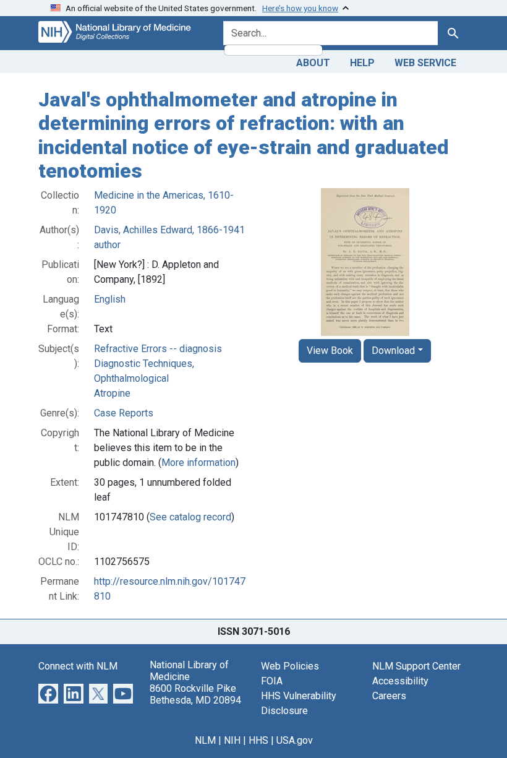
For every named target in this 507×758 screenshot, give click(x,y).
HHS (258, 740)
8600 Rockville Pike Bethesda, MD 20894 (195, 694)
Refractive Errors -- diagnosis (158, 349)
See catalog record (190, 517)
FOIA (272, 681)
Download (393, 350)
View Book (330, 350)
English (110, 299)
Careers (389, 696)
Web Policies (290, 666)
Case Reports (123, 413)
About (313, 63)
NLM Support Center (416, 666)
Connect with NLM (77, 666)
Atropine (112, 393)
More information (198, 462)
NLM (205, 740)
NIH (232, 740)
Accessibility (400, 681)
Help (362, 63)
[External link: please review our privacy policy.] (48, 693)
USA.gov (294, 740)
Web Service (425, 63)
